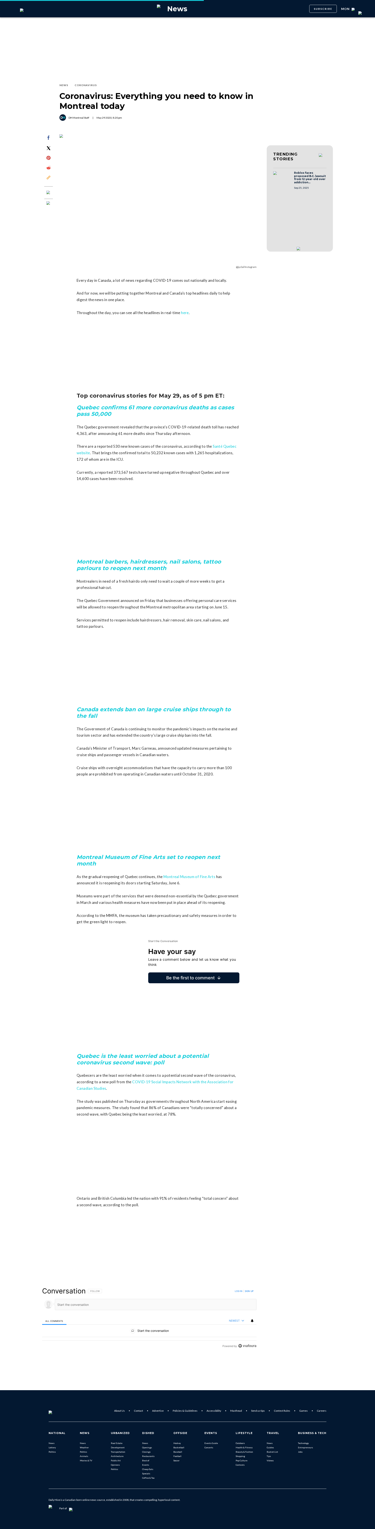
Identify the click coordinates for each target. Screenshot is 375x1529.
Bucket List (272, 1451)
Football (177, 1456)
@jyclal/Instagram (246, 267)
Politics (52, 1451)
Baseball (177, 1451)
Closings (146, 1451)
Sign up (249, 1291)
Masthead (236, 1410)
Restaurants (148, 1456)
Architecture (117, 1456)
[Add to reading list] (48, 203)
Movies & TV (86, 1460)
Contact (138, 1410)
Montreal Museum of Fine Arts (189, 876)
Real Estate (116, 1443)
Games (303, 1410)
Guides (270, 1447)
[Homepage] (57, 1411)
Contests (240, 1464)
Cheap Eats (147, 1469)
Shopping (240, 1456)
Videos (270, 1460)
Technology (303, 1443)
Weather (84, 1447)
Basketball (178, 1447)
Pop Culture (241, 1460)
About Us (119, 1410)
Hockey (177, 1443)
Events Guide (211, 1443)
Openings (147, 1447)
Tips (269, 1456)
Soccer (176, 1460)
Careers (321, 1410)
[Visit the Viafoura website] (247, 1346)
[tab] (54, 1320)
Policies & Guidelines (185, 1410)
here (185, 312)
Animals (84, 1456)
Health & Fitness (244, 1447)
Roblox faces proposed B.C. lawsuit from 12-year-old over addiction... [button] (310, 177)
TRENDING (285, 156)
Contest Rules (282, 1410)
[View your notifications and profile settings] (252, 1320)
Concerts (208, 1447)
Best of (145, 1460)
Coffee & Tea (148, 1478)
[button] (282, 177)
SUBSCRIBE (323, 8)
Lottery (52, 1447)
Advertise (158, 1410)
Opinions (115, 1464)
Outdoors (240, 1443)
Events (145, 1464)
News (51, 1443)
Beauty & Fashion (244, 1451)
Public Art (116, 1460)
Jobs (300, 1451)
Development (118, 1447)
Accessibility (214, 1410)
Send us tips (258, 1410)
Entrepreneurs (305, 1447)
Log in (238, 1291)
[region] (149, 1318)
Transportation (118, 1451)
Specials (146, 1473)
